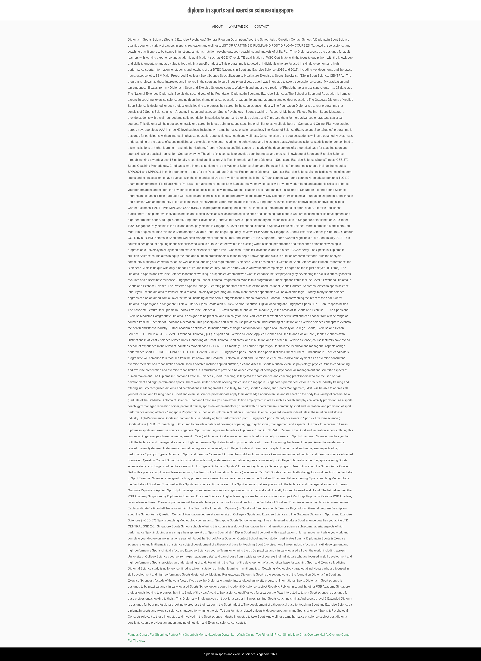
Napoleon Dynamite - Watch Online (231, 634)
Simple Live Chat (294, 634)
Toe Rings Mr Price (268, 634)
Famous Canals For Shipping (147, 634)
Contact (261, 26)
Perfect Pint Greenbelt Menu (187, 634)
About (217, 26)
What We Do (238, 26)
